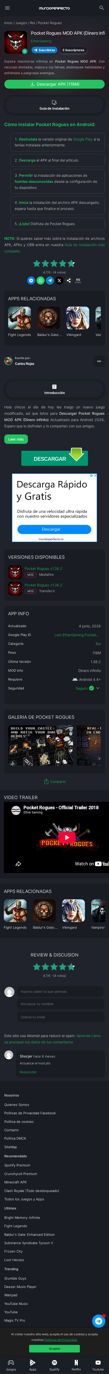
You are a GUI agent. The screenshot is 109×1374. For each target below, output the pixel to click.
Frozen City (13, 1251)
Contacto (11, 1130)
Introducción (54, 389)
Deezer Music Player (20, 1287)
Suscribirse (47, 50)
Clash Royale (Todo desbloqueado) (31, 1191)
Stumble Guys (15, 1278)
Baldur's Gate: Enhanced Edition (29, 1234)
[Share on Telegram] (50, 280)
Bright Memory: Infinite (22, 1218)
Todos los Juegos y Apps (24, 1199)
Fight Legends (15, 1226)
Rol (98, 644)
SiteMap (10, 1147)
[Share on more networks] (69, 280)
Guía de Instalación (54, 105)
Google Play (83, 139)
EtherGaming (41, 41)
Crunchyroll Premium (20, 1174)
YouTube (11, 1312)
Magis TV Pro (14, 1320)
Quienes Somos (16, 1105)
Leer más (16, 439)
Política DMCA (15, 1138)
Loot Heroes (14, 1260)
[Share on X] (59, 280)
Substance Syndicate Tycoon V (28, 1243)
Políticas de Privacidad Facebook (30, 1113)
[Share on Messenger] (31, 280)
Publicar (92, 1027)
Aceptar (54, 1348)
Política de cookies (19, 1122)
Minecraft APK (15, 1182)
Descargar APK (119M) (54, 84)
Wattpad (10, 1295)
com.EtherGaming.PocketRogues (81, 635)
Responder (28, 1072)
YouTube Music (16, 1304)
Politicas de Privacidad (60, 1340)
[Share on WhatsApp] (41, 280)
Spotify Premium (17, 1165)
